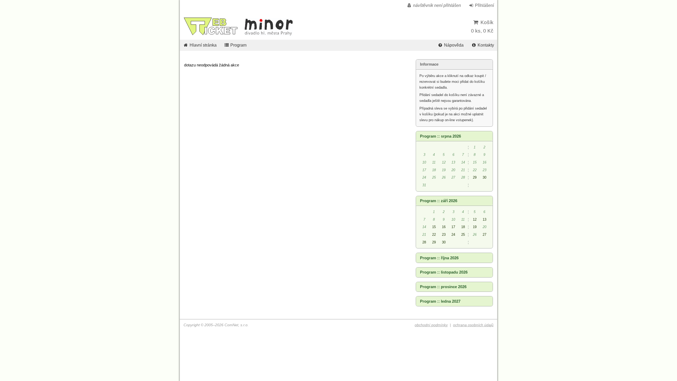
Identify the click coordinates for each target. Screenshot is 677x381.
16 (444, 227)
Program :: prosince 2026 (443, 287)
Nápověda (453, 45)
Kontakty (485, 45)
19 (475, 227)
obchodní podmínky (431, 325)
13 (484, 219)
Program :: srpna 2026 (440, 136)
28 (424, 242)
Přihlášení (484, 5)
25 (463, 235)
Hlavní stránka (203, 45)
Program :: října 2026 (439, 258)
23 (444, 235)
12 (475, 219)
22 (434, 235)
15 (434, 227)
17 (453, 227)
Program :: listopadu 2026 (444, 272)
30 (484, 177)
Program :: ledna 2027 (440, 301)
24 (453, 235)
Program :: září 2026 (438, 201)
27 (484, 235)
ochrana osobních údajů (473, 325)
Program (237, 45)
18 (463, 227)
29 (475, 177)
